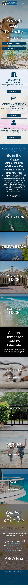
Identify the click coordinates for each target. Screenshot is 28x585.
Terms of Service (15, 578)
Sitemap (4, 576)
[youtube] (21, 558)
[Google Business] (9, 558)
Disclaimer (4, 581)
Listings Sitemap (10, 576)
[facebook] (6, 558)
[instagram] (13, 558)
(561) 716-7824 (15, 543)
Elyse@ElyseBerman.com (15, 546)
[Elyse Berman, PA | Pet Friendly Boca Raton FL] (9, 1)
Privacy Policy (18, 576)
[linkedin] (17, 558)
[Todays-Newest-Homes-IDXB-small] (14, 148)
